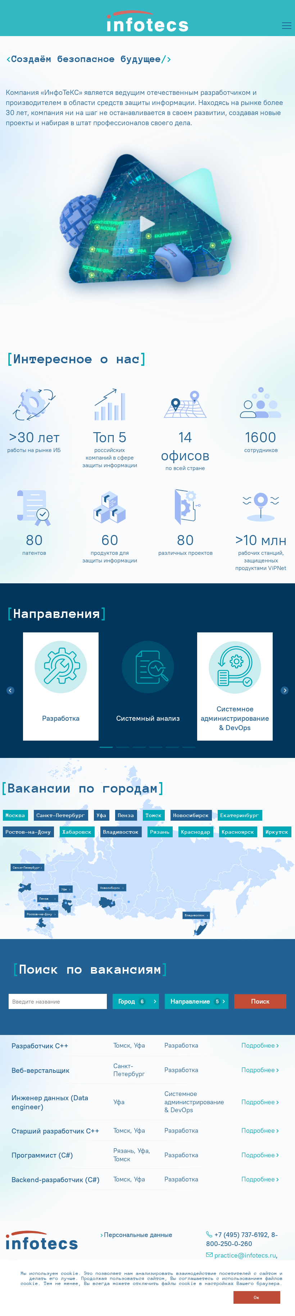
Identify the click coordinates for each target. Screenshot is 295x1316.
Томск (154, 815)
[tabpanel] (61, 686)
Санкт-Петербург (61, 815)
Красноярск (238, 832)
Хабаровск (77, 832)
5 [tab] (169, 747)
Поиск (260, 1001)
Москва (15, 815)
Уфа (101, 815)
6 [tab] (186, 747)
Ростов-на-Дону (28, 832)
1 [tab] (103, 747)
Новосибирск (191, 815)
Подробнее (258, 1045)
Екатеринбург (240, 815)
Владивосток (121, 832)
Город (131, 1001)
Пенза (126, 815)
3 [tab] (136, 747)
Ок (257, 1297)
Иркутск (277, 832)
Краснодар (195, 832)
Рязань (160, 832)
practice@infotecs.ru (245, 1255)
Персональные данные (138, 1235)
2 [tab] (119, 747)
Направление (195, 1001)
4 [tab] (152, 747)
